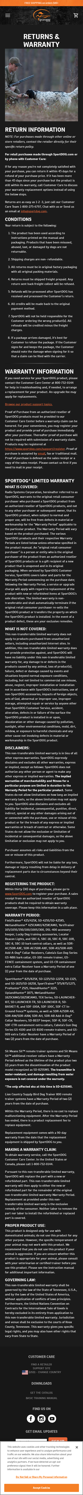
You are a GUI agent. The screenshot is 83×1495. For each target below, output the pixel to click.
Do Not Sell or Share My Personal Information (41, 1477)
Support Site (41, 1368)
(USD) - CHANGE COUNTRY (45, 1372)
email (41, 453)
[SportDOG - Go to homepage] (41, 15)
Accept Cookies (41, 1487)
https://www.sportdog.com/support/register (35, 449)
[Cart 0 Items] (76, 15)
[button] (7, 15)
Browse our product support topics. (29, 404)
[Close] (77, 1447)
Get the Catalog (41, 1392)
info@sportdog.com (34, 211)
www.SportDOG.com (18, 894)
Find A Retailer (41, 1364)
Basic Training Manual (41, 1398)
